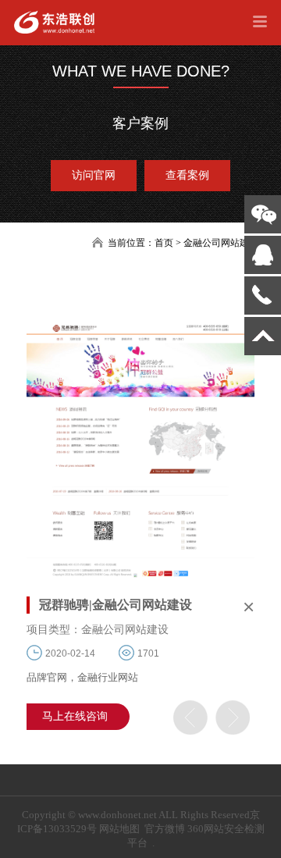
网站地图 (119, 829)
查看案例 (187, 175)
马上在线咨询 (75, 716)
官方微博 (164, 829)
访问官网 (94, 175)
